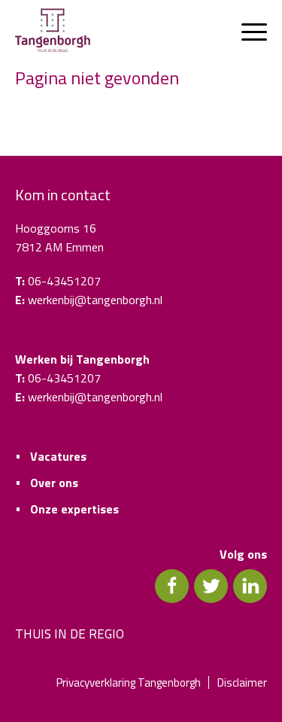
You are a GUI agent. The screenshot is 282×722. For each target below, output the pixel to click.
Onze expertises (74, 509)
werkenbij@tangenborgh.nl (95, 300)
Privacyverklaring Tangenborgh (128, 682)
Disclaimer (242, 682)
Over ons (54, 483)
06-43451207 (64, 281)
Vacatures (58, 456)
